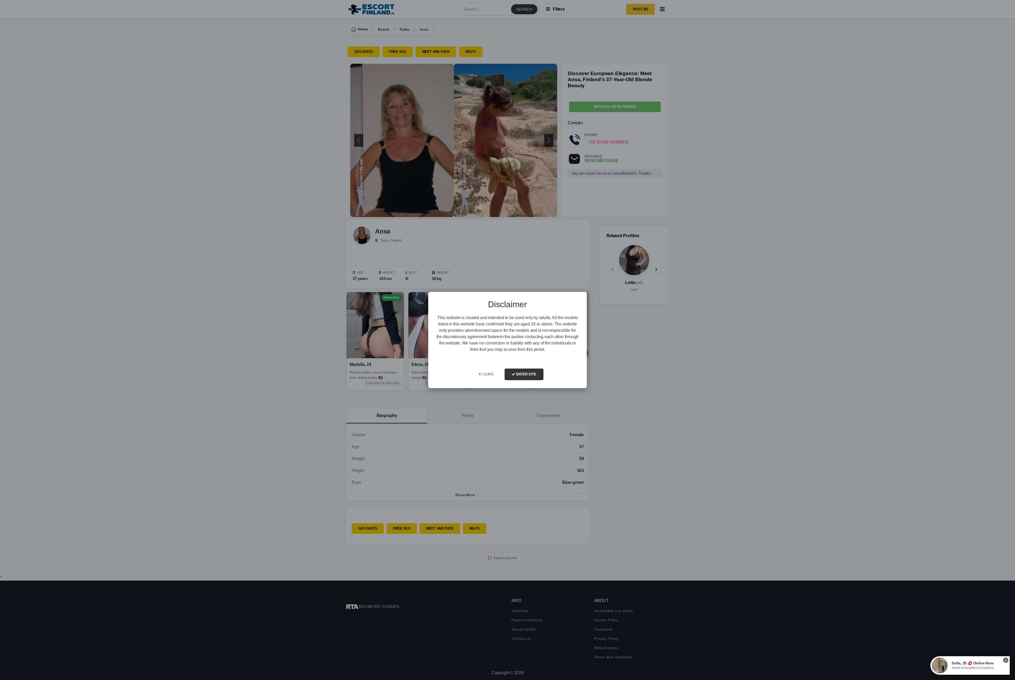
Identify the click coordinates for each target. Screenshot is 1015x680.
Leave (488, 374)
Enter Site (525, 374)
